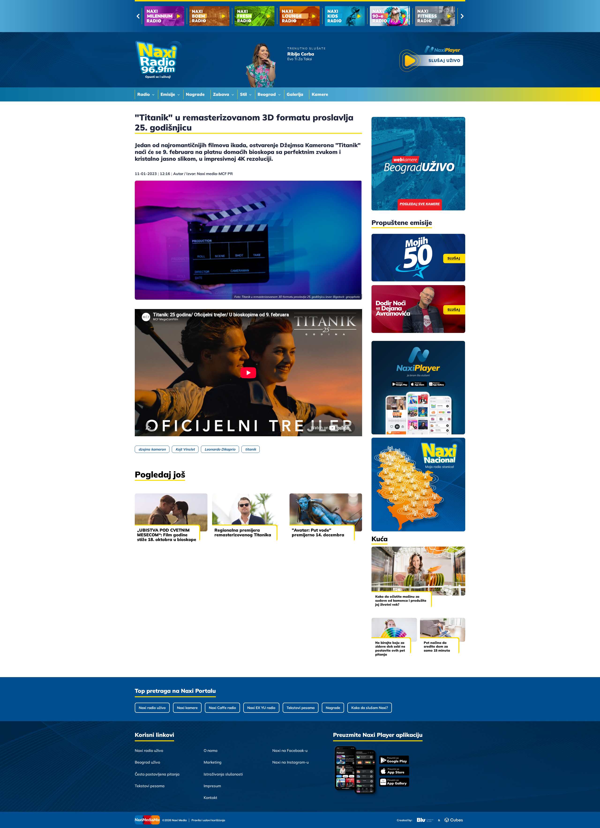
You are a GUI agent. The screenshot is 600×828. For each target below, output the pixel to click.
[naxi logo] (158, 60)
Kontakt (210, 797)
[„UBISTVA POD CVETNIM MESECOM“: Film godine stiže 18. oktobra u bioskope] (171, 512)
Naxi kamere (187, 707)
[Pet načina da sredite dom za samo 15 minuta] (442, 630)
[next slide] (462, 16)
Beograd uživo (147, 762)
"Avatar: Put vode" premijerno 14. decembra (318, 532)
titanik (250, 449)
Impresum (212, 785)
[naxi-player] (418, 388)
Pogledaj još (160, 474)
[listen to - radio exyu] (390, 16)
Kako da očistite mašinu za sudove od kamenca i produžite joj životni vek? (400, 600)
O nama (211, 750)
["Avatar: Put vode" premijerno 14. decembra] (325, 512)
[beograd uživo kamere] (418, 164)
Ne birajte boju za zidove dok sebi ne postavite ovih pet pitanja (390, 648)
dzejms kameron (152, 449)
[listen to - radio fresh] (164, 16)
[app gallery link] (394, 783)
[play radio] (431, 60)
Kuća (379, 539)
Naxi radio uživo (152, 707)
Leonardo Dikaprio (220, 449)
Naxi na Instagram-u (290, 762)
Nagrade (333, 707)
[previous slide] (138, 16)
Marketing (212, 762)
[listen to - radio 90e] (299, 16)
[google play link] (394, 760)
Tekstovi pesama (301, 707)
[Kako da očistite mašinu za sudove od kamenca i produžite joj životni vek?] (418, 571)
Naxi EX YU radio (261, 707)
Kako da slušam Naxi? (369, 707)
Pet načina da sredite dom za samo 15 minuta (437, 647)
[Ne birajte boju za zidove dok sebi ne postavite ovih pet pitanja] (394, 630)
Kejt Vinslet (185, 449)
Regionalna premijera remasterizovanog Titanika (242, 532)
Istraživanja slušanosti (223, 774)
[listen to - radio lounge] (209, 16)
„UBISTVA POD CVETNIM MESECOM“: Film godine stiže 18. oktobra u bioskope (166, 534)
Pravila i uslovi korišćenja (208, 820)
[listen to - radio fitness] (345, 16)
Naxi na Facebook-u (290, 750)
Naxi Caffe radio (222, 707)
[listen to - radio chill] (435, 16)
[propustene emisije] (418, 258)
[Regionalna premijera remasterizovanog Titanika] (248, 512)
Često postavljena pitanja (157, 774)
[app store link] (394, 771)
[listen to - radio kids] (254, 16)
